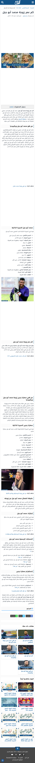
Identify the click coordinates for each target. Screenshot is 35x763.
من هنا (20, 557)
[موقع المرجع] (17, 2)
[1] (30, 551)
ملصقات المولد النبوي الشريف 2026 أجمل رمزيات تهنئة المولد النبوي (10, 726)
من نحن (27, 757)
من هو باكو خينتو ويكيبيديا (19, 591)
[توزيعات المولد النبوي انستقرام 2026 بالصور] (9, 687)
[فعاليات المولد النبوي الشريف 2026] (26, 702)
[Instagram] (16, 754)
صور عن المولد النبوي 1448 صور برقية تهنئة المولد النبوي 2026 (27, 740)
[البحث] (2, 2)
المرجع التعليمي (25, 8)
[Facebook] (23, 754)
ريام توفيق (25, 16)
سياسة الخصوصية (11, 757)
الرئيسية (32, 8)
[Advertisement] (17, 35)
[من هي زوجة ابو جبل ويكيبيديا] (26, 665)
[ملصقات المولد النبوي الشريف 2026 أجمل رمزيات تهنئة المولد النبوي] (9, 717)
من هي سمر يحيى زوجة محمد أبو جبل (9, 641)
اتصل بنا (20, 757)
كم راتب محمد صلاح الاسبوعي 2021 (16, 356)
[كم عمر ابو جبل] (26, 649)
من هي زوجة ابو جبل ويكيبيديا (27, 672)
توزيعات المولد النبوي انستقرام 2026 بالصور (10, 694)
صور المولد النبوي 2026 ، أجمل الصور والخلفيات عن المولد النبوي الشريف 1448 (26, 695)
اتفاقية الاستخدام (17, 760)
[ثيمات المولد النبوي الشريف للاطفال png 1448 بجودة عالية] (9, 732)
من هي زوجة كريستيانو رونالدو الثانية (16, 493)
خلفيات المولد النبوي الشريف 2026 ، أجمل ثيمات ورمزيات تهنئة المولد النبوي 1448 (10, 711)
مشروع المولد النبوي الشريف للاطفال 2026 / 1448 (26, 725)
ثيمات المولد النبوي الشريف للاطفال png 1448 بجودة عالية (10, 740)
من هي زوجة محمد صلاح (19, 186)
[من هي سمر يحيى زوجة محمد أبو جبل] (9, 634)
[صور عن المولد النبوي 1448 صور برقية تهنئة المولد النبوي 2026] (26, 732)
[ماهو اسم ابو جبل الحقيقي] (26, 634)
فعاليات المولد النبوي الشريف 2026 (27, 709)
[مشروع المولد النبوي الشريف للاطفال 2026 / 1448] (26, 717)
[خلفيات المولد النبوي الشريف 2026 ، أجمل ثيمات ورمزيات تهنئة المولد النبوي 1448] (9, 702)
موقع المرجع (22, 119)
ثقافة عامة (18, 8)
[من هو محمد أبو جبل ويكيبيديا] (9, 649)
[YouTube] (12, 754)
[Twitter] (20, 754)
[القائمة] (33, 2)
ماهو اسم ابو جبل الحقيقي (28, 641)
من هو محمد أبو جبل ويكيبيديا (10, 656)
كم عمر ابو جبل (28, 656)
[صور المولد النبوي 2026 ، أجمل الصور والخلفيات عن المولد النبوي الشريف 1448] (26, 687)
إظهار (11, 107)
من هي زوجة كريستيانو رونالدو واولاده (15, 534)
